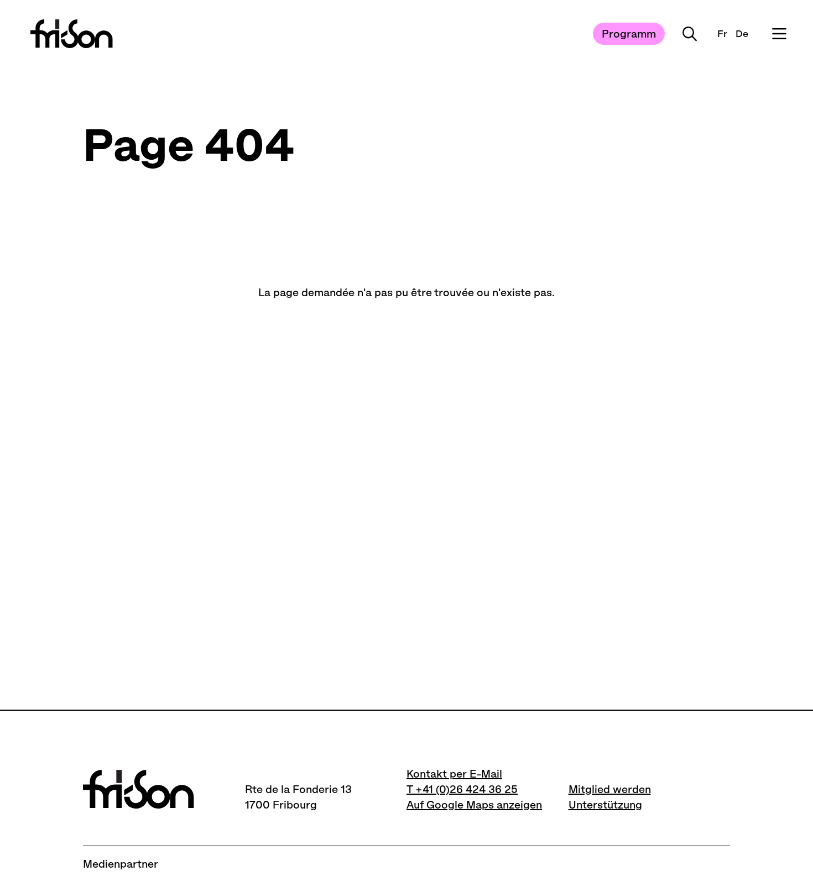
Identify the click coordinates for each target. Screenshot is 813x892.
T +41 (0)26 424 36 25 (462, 789)
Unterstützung (605, 804)
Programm (629, 33)
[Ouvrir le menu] (779, 33)
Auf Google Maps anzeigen (474, 804)
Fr (722, 34)
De (742, 34)
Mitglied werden (610, 789)
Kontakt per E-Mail (454, 773)
